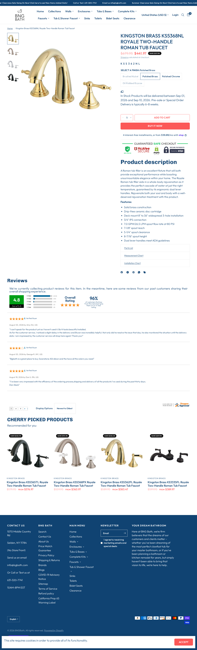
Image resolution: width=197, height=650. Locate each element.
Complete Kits (126, 11)
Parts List (128, 247)
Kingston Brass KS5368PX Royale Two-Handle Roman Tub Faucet (74, 483)
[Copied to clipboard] (145, 272)
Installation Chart (132, 263)
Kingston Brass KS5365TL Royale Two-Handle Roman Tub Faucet (27, 483)
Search (42, 531)
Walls (68, 11)
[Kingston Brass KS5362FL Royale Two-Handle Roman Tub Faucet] (122, 453)
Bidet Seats (112, 18)
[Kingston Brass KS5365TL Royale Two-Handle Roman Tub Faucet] (28, 453)
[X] (128, 272)
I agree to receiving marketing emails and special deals (115, 543)
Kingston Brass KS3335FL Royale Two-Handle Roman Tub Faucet (168, 483)
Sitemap (43, 583)
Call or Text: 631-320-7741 (73, 3)
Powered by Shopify (54, 630)
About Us (43, 541)
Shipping (124, 57)
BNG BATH (45, 525)
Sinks (87, 18)
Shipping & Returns (49, 560)
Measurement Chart (133, 255)
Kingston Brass (16, 478)
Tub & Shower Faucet (66, 18)
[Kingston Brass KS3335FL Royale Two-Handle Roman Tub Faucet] (169, 453)
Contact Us (44, 536)
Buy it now (155, 125)
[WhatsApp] (139, 272)
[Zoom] (106, 39)
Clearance (129, 18)
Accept (183, 642)
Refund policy (46, 593)
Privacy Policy (46, 555)
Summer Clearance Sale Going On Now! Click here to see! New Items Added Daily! (156, 3)
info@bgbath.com (17, 565)
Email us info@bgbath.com (102, 3)
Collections (54, 11)
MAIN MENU (77, 525)
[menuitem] (40, 11)
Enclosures (84, 11)
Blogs (41, 569)
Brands (42, 565)
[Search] (183, 15)
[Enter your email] (124, 533)
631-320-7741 (15, 580)
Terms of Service (47, 588)
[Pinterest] (134, 272)
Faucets (42, 18)
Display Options (44, 408)
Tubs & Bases (104, 11)
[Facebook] (122, 272)
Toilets (98, 18)
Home (40, 11)
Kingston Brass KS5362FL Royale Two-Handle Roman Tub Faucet (121, 483)
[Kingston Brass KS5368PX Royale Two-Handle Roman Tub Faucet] (75, 453)
